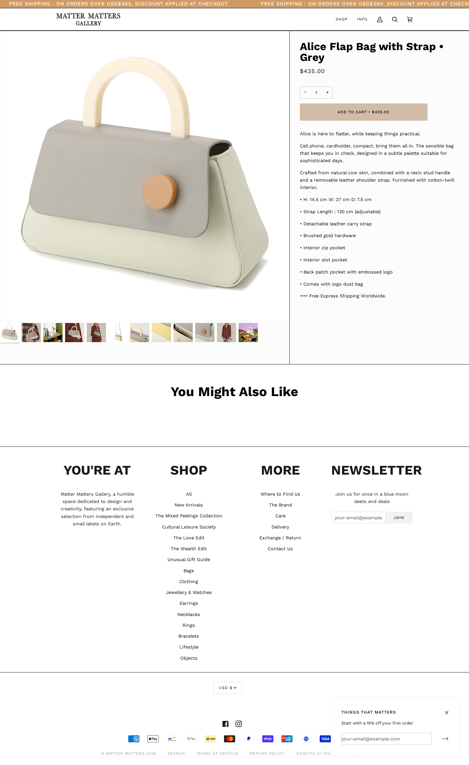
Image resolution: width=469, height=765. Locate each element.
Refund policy (267, 753)
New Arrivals (189, 505)
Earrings (189, 603)
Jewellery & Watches (189, 592)
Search (176, 753)
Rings (188, 625)
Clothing (188, 581)
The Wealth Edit (189, 548)
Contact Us (280, 548)
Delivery (280, 527)
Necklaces (188, 614)
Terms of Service (217, 753)
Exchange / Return (280, 538)
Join (399, 517)
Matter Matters (125, 753)
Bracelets (188, 636)
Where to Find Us (280, 494)
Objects (188, 658)
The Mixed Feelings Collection (188, 516)
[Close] (449, 710)
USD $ (225, 688)
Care (280, 516)
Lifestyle (188, 647)
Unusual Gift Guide (189, 559)
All (189, 494)
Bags (188, 571)
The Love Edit (189, 538)
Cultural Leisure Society (189, 527)
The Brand (280, 505)
